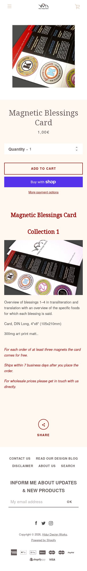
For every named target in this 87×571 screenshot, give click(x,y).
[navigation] (9, 6)
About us (47, 466)
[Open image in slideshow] (43, 56)
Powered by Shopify (43, 540)
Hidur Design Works (54, 534)
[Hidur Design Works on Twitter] (43, 522)
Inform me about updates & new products (43, 486)
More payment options (43, 192)
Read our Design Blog (57, 458)
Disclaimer (22, 466)
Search (68, 466)
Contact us (20, 458)
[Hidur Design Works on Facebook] (36, 522)
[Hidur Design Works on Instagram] (51, 522)
